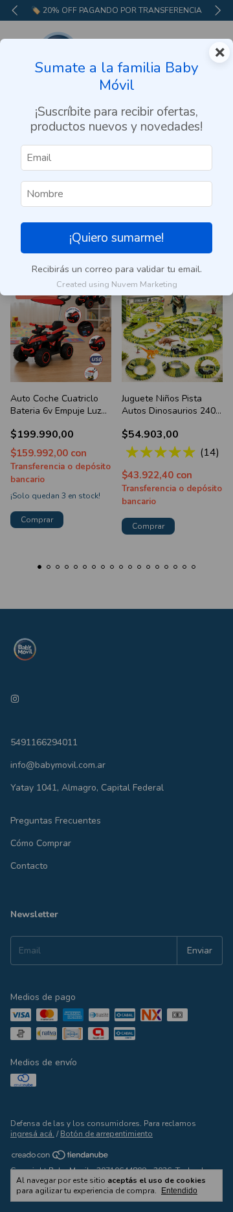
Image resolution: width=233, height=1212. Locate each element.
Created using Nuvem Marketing (116, 284)
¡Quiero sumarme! (116, 237)
